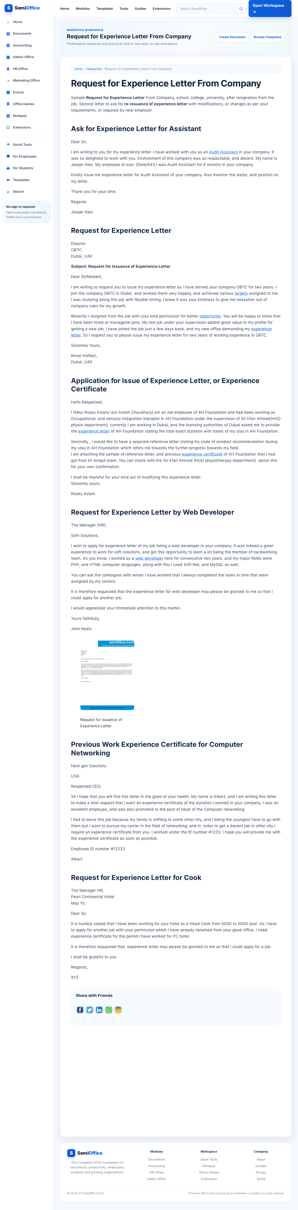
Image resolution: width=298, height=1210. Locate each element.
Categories (94, 69)
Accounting (19, 45)
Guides (140, 8)
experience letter (94, 431)
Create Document (232, 37)
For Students (20, 168)
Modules (83, 8)
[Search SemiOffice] (241, 8)
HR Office (17, 68)
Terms (261, 1179)
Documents (19, 33)
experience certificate (202, 454)
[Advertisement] (176, 1077)
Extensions (18, 127)
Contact (261, 1166)
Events (15, 92)
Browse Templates (267, 37)
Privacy (261, 1172)
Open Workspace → (268, 8)
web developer (149, 558)
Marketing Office (23, 80)
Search (15, 191)
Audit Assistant (223, 152)
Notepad (16, 115)
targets (241, 293)
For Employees (21, 156)
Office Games (20, 104)
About (261, 1159)
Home (15, 21)
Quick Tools (19, 144)
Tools (123, 8)
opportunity (210, 316)
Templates (18, 179)
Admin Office (20, 57)
